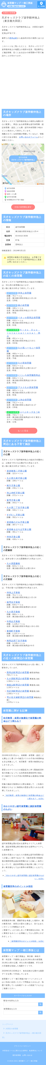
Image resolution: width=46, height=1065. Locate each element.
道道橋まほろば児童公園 (19, 529)
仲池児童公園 (13, 537)
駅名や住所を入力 (11, 1001)
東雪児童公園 (13, 500)
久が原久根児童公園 (17, 478)
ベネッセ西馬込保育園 (29, 317)
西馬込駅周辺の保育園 (18, 672)
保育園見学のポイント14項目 (18, 886)
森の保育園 (23, 305)
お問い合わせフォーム (28, 137)
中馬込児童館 (13, 621)
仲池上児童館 (13, 592)
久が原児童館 (13, 612)
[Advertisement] (23, 82)
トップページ (7, 1024)
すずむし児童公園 (16, 515)
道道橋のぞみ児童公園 (18, 522)
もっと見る (23, 431)
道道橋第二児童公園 (17, 471)
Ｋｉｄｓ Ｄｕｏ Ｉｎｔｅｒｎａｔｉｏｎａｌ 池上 (23, 333)
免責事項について (35, 1050)
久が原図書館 (13, 563)
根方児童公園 (13, 485)
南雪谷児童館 (13, 602)
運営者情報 (17, 1055)
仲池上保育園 (24, 293)
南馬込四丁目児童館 (17, 641)
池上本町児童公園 (16, 493)
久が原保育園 (24, 363)
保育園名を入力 (10, 1009)
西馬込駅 (13, 38)
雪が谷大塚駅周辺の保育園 (20, 697)
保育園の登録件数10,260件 (16, 6)
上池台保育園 (24, 400)
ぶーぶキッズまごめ (30, 412)
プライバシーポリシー (22, 1046)
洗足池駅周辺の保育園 (18, 691)
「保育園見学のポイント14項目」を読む (27, 941)
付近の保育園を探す (23, 207)
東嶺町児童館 (13, 631)
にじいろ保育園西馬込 (29, 375)
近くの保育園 (41, 6)
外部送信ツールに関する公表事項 (15, 1050)
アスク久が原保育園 (28, 387)
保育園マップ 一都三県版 (20, 3)
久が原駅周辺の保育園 (18, 678)
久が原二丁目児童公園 (18, 507)
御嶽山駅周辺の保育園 (18, 685)
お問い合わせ (27, 1055)
